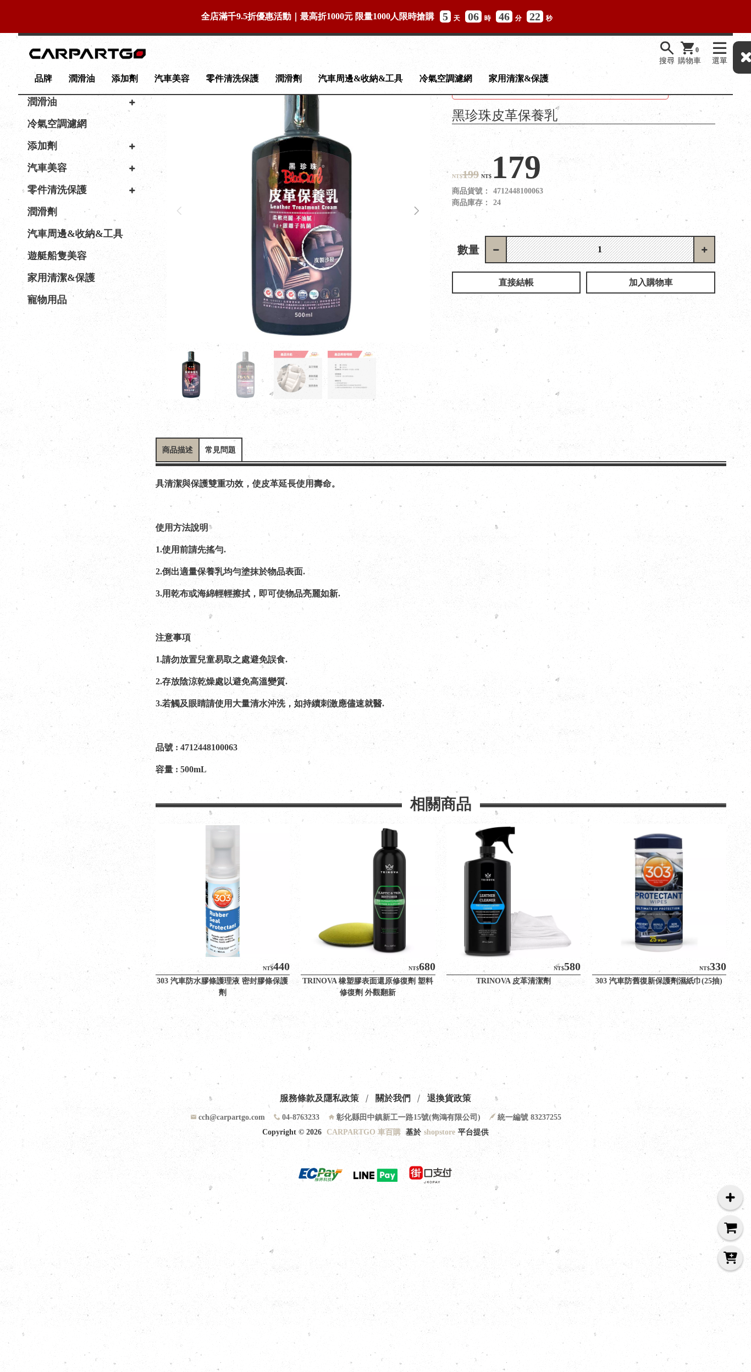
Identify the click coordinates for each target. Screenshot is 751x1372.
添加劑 (125, 78)
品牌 (43, 78)
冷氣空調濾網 (445, 78)
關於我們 (393, 1098)
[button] (417, 211)
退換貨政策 (449, 1098)
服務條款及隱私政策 (319, 1098)
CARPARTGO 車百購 (364, 1132)
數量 (468, 250)
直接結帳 (516, 282)
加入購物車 (651, 282)
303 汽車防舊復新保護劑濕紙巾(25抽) (658, 981)
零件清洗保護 (232, 78)
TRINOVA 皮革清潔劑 (513, 981)
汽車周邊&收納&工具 (360, 78)
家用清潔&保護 (519, 78)
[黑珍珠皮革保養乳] (298, 210)
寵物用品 (47, 299)
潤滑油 (82, 78)
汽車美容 (172, 78)
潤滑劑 (288, 78)
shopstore (439, 1132)
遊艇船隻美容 (57, 255)
